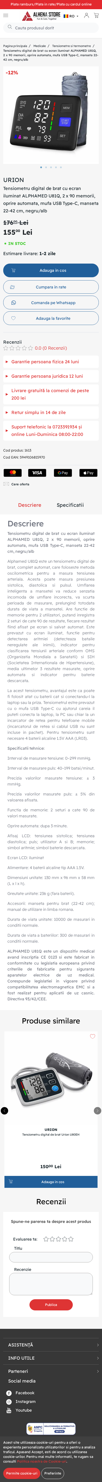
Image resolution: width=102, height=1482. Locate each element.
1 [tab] (41, 167)
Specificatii (70, 505)
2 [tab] (46, 167)
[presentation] (97, 1110)
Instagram (25, 1401)
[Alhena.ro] (41, 16)
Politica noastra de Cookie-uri (41, 1461)
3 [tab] (51, 167)
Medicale (39, 46)
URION (13, 180)
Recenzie (22, 1269)
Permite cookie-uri (21, 1473)
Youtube (23, 1410)
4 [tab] (55, 167)
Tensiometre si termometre (71, 46)
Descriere (29, 505)
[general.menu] (5, 16)
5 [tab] (60, 167)
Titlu (18, 1248)
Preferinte (52, 1473)
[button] (71, 16)
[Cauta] (8, 27)
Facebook (24, 1392)
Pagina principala (15, 46)
